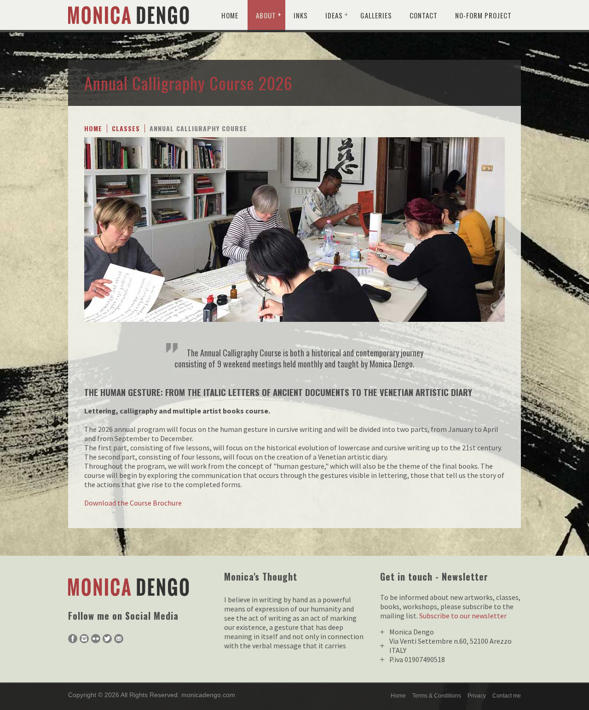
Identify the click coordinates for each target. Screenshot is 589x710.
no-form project (483, 15)
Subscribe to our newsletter (463, 615)
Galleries (376, 15)
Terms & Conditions (436, 696)
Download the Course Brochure (133, 502)
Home (229, 15)
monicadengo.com (208, 694)
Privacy (477, 696)
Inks (301, 15)
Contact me (506, 696)
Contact (424, 15)
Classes (126, 128)
